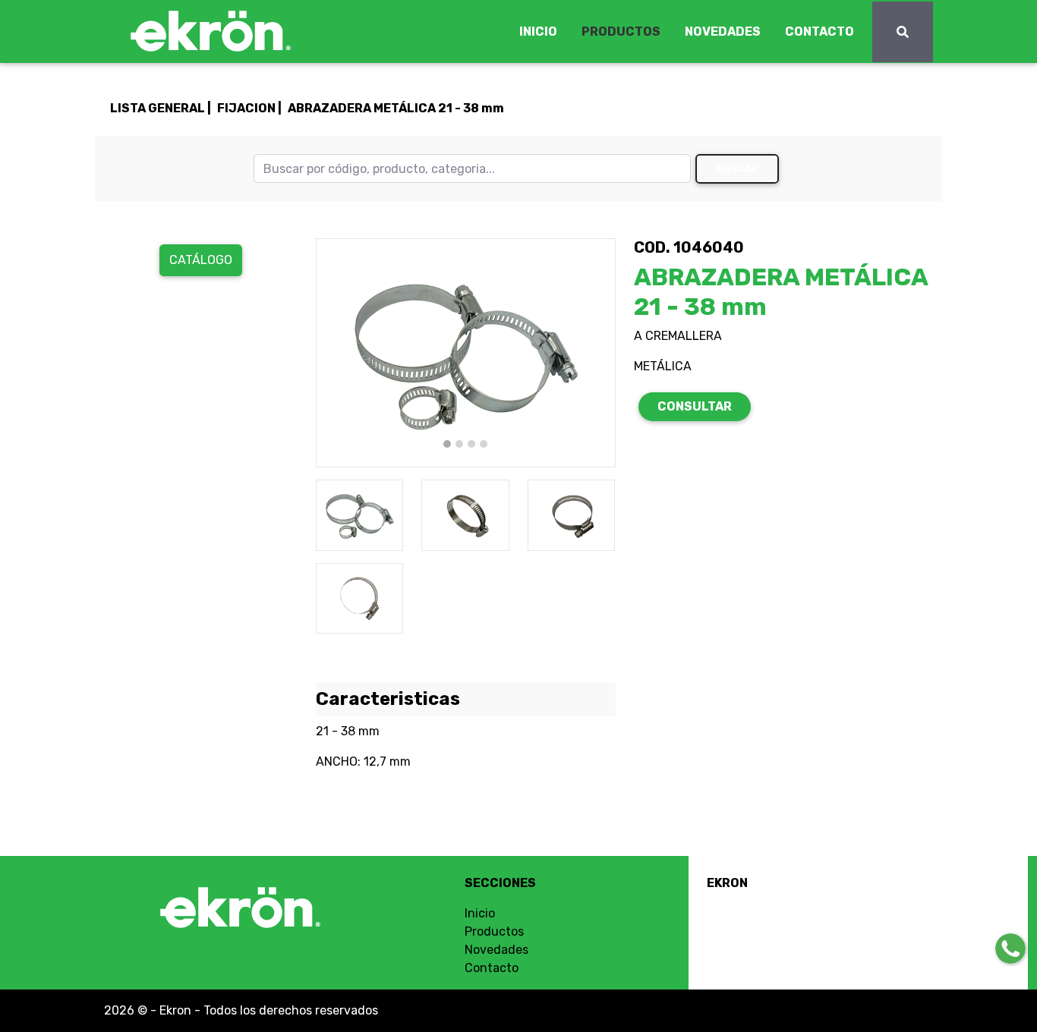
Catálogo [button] (200, 260)
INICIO (538, 31)
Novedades (496, 949)
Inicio (480, 913)
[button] (338, 352)
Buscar (737, 169)
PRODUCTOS (621, 31)
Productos (494, 931)
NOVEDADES (723, 31)
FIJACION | (249, 108)
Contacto (491, 968)
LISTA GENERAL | (160, 108)
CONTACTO (819, 31)
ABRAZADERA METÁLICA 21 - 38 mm (396, 108)
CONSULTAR (694, 406)
